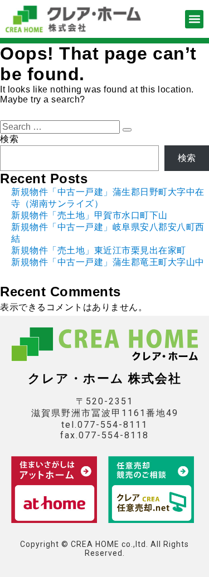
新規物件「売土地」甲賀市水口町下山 (89, 215)
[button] (194, 19)
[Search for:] (61, 126)
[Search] (127, 129)
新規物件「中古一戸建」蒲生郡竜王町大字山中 (108, 262)
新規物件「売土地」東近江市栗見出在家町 (98, 250)
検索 (9, 139)
